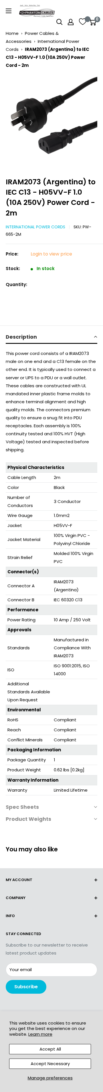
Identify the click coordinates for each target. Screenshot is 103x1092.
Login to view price (51, 254)
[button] (51, 337)
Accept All (50, 1049)
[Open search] (59, 22)
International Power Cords (35, 227)
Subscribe (26, 986)
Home (12, 33)
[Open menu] (8, 11)
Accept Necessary (50, 1064)
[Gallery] (51, 121)
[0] (92, 22)
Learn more (40, 1034)
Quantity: (16, 285)
